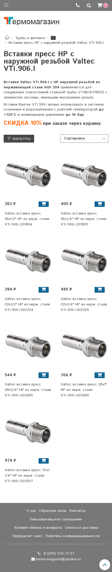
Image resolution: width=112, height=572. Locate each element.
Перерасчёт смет (27, 536)
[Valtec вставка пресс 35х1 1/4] (28, 430)
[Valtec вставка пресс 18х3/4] (84, 174)
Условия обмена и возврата (38, 527)
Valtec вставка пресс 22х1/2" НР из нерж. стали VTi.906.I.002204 (27, 304)
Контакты (78, 510)
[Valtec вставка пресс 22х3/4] (84, 259)
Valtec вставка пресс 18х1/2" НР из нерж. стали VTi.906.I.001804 (27, 219)
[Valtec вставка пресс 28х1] (84, 345)
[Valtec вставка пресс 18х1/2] (28, 174)
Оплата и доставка (81, 527)
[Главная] (7, 38)
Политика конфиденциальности (72, 536)
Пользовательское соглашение (56, 519)
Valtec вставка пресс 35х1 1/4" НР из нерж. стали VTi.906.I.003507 (27, 476)
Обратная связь (53, 510)
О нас (31, 510)
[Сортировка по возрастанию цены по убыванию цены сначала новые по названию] (84, 138)
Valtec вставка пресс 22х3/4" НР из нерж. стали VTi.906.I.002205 (84, 304)
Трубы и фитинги (30, 38)
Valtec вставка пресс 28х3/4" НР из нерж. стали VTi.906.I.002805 (28, 390)
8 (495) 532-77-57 (58, 553)
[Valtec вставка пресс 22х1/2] (28, 259)
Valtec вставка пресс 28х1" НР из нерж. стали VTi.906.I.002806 (84, 390)
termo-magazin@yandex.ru (58, 559)
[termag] (32, 20)
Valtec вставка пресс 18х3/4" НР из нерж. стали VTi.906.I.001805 (83, 219)
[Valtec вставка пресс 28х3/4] (28, 345)
